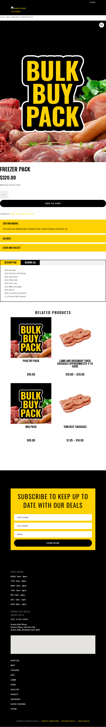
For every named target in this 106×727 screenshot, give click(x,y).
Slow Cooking (18, 704)
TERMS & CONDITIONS (50, 721)
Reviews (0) (30, 262)
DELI (13, 675)
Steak (14, 709)
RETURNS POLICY (68, 721)
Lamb (13, 679)
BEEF (13, 665)
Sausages (15, 699)
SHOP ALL (15, 660)
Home (2, 17)
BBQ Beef (16, 17)
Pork (13, 684)
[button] (101, 25)
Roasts (14, 694)
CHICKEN (15, 670)
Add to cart (53, 203)
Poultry (15, 689)
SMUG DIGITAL (84, 721)
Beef (8, 17)
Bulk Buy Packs (28, 213)
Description (10, 262)
